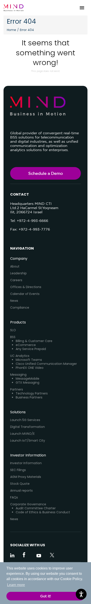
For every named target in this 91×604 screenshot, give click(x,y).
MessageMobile (27, 378)
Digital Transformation (27, 427)
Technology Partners (32, 393)
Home (11, 30)
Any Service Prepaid (31, 349)
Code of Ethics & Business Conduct (43, 512)
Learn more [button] (16, 585)
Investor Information (26, 463)
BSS (12, 337)
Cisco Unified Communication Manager (46, 364)
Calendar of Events (25, 294)
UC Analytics (19, 356)
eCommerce (26, 345)
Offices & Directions (25, 287)
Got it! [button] (45, 596)
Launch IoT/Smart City (27, 440)
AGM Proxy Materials (25, 477)
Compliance (19, 307)
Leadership (18, 273)
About (14, 266)
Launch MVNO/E (22, 433)
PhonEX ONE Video (30, 367)
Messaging (18, 374)
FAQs (14, 497)
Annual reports (21, 490)
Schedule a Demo (45, 173)
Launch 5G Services (25, 420)
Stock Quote (20, 483)
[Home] (14, 7)
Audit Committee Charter (36, 508)
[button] (82, 7)
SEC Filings (18, 470)
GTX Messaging (27, 382)
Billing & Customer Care (34, 341)
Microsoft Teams (29, 360)
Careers (16, 280)
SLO (13, 330)
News (14, 300)
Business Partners (29, 397)
